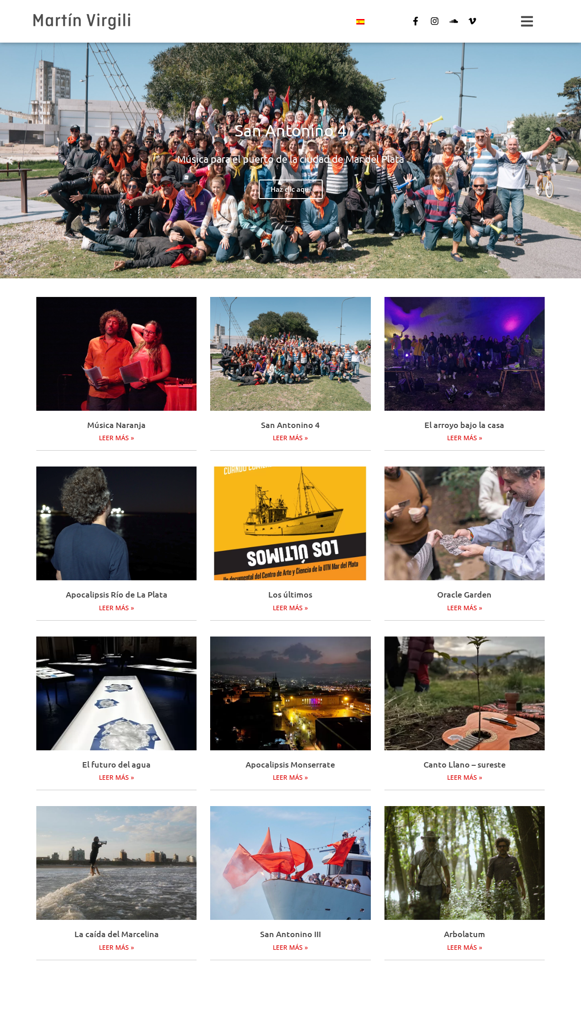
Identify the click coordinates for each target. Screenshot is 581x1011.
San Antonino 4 (290, 424)
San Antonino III (290, 933)
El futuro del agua (116, 764)
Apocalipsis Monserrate (290, 764)
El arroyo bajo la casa (464, 424)
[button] (10, 160)
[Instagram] (434, 21)
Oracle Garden (464, 594)
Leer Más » (116, 437)
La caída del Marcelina (116, 933)
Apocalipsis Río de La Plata (116, 594)
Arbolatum (464, 933)
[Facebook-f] (415, 21)
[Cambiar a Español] (360, 21)
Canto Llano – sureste (464, 764)
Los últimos (290, 594)
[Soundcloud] (453, 21)
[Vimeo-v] (472, 21)
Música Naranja (116, 424)
